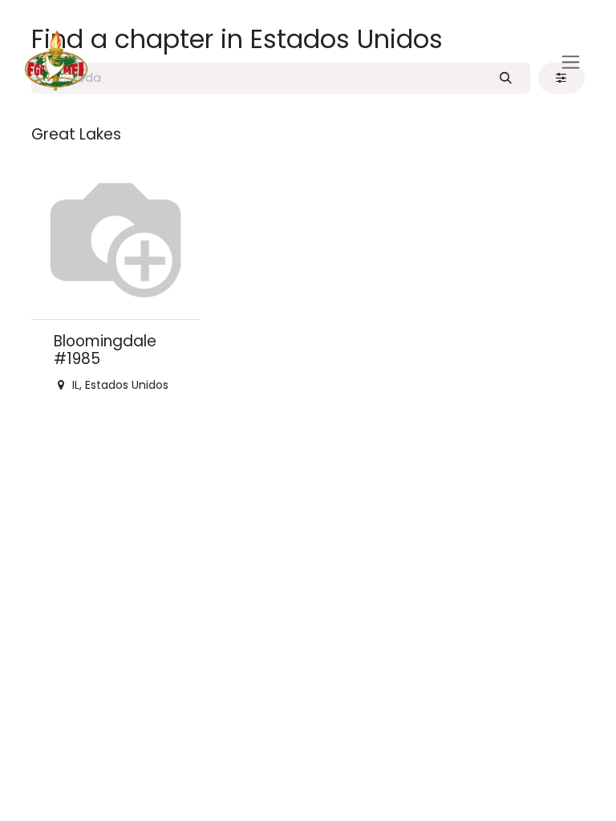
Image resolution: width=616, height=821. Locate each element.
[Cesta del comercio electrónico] (533, 61)
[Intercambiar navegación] (571, 61)
